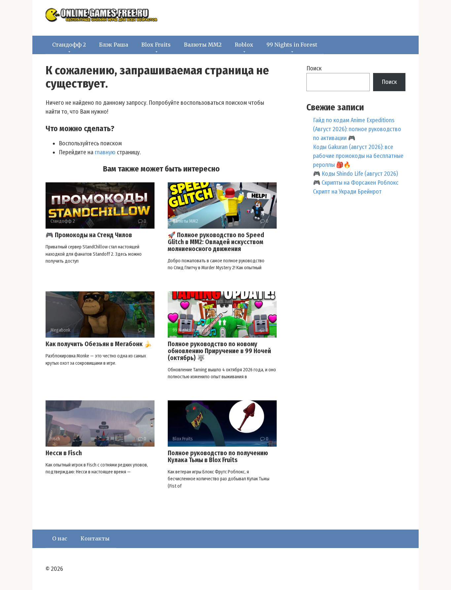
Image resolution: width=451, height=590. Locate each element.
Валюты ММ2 (203, 44)
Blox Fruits (156, 44)
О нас (59, 538)
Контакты (95, 538)
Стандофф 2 (69, 44)
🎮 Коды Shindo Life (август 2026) (355, 173)
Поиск (314, 68)
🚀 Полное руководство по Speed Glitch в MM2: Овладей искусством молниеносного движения (216, 242)
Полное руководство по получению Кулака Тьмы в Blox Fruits (218, 456)
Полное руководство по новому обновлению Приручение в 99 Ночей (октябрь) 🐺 (219, 351)
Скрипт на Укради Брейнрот (347, 191)
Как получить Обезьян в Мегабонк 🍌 (99, 344)
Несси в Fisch (64, 453)
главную (105, 152)
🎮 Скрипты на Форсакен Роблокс (356, 182)
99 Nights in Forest (291, 44)
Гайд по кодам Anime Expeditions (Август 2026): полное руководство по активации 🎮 (357, 129)
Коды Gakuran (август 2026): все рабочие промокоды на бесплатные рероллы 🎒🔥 (358, 155)
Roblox (244, 44)
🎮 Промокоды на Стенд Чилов (89, 235)
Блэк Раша (113, 44)
